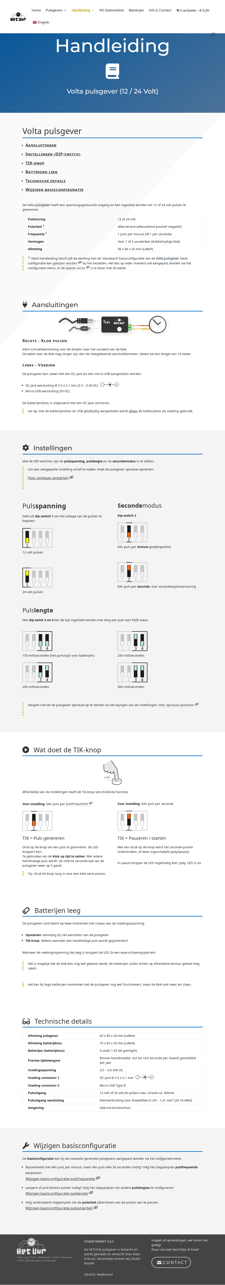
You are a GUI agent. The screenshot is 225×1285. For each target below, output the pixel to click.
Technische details (45, 180)
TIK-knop (35, 163)
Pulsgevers (54, 10)
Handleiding (81, 10)
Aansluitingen (40, 145)
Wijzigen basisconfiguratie (54, 189)
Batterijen (136, 10)
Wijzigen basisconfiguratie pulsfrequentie (60, 1178)
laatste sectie (75, 268)
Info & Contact (160, 10)
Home (36, 10)
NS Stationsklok (111, 10)
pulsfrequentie (77, 804)
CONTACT (175, 1262)
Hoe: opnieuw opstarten (48, 477)
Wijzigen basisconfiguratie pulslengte (56, 1193)
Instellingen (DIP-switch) (52, 154)
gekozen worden (65, 263)
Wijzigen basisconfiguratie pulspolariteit (59, 1208)
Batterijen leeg (41, 171)
